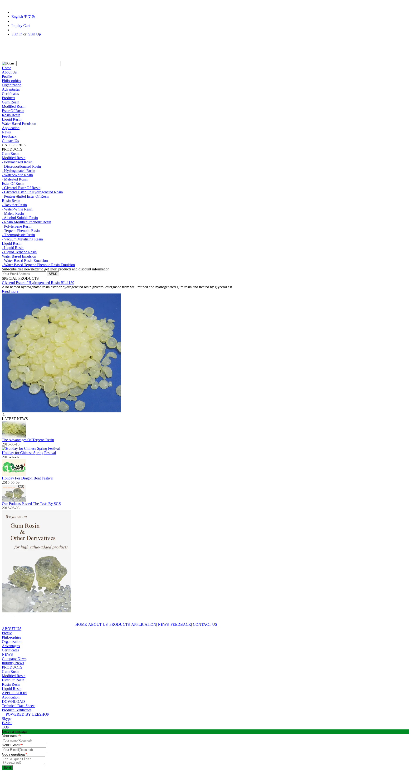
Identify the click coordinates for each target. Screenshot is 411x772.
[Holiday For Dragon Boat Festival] (14, 475)
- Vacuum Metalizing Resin (22, 239)
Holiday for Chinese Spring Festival (29, 453)
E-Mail (7, 723)
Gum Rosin (10, 102)
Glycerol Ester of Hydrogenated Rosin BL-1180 (38, 283)
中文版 (29, 17)
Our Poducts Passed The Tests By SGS (31, 504)
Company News (14, 659)
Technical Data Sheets (18, 706)
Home (6, 68)
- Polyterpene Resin (16, 226)
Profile (7, 76)
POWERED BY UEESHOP (27, 714)
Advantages (11, 89)
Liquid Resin (11, 119)
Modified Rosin (13, 106)
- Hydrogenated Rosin (18, 171)
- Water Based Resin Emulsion (25, 261)
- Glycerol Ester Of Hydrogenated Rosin (32, 192)
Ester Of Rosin (13, 111)
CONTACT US (205, 624)
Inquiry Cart (20, 26)
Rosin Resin (11, 115)
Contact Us (10, 141)
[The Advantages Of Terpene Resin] (14, 437)
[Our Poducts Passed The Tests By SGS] (14, 500)
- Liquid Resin (13, 248)
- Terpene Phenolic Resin (21, 231)
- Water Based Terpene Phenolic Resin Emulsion (38, 265)
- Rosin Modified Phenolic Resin (26, 222)
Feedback (9, 136)
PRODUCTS (119, 624)
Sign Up (34, 34)
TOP (5, 727)
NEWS (163, 624)
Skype (6, 719)
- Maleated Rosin (15, 179)
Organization (11, 85)
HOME (81, 624)
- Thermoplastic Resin (18, 235)
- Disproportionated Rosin (21, 166)
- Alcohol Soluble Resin (20, 218)
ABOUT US (98, 624)
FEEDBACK (181, 624)
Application (11, 128)
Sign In (16, 34)
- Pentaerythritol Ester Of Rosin (25, 196)
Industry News (13, 663)
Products (8, 98)
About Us (9, 72)
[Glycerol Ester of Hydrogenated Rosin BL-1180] (61, 411)
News (6, 132)
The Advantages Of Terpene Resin (28, 440)
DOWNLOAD (13, 701)
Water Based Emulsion (19, 124)
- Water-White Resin (17, 209)
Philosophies (11, 81)
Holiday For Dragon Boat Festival (27, 478)
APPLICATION (143, 624)
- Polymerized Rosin (17, 162)
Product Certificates (16, 710)
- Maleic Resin (13, 213)
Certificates (10, 94)
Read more (10, 291)
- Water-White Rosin (17, 175)
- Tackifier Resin (14, 205)
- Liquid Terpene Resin (19, 252)
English (17, 17)
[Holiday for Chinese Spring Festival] (31, 448)
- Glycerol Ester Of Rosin (21, 188)
